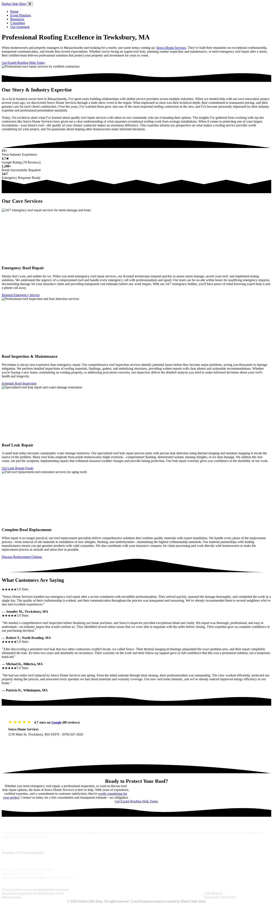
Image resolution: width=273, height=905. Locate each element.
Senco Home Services (171, 47)
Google (56, 722)
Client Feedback (159, 889)
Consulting (17, 23)
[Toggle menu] (30, 4)
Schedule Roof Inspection (19, 383)
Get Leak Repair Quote (17, 468)
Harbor (14, 4)
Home (14, 11)
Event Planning (20, 15)
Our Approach (20, 27)
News (189, 889)
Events (198, 889)
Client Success (94, 893)
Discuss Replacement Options (22, 557)
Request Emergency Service (21, 295)
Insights (141, 889)
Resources (17, 19)
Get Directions (22, 743)
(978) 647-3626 (72, 734)
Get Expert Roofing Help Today (23, 62)
